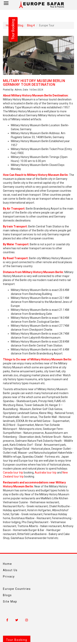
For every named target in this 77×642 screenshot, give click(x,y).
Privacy (9, 576)
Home (7, 563)
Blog (20, 25)
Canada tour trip (13, 472)
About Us (10, 570)
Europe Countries (17, 588)
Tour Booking (13, 29)
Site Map (10, 601)
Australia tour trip (45, 472)
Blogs (7, 595)
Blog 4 (31, 25)
